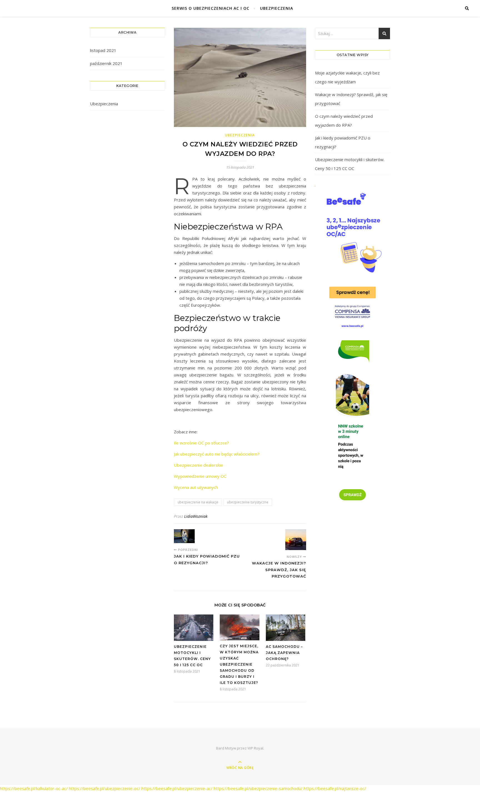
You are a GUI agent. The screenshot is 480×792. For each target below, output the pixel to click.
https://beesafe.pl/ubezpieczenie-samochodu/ (258, 788)
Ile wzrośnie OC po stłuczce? (201, 443)
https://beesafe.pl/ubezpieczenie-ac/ (176, 788)
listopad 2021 (103, 50)
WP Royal (255, 748)
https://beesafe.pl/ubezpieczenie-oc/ (104, 788)
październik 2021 (106, 63)
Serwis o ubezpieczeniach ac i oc (210, 8)
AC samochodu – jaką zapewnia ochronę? (284, 652)
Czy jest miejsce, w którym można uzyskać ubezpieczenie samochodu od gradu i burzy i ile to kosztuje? (239, 664)
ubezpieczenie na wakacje (198, 502)
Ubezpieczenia (276, 8)
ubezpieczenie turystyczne (247, 502)
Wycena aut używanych (196, 487)
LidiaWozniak (196, 516)
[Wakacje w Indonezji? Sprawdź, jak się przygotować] (295, 539)
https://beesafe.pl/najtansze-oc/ (335, 788)
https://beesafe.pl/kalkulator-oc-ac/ (34, 788)
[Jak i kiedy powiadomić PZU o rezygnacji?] (184, 536)
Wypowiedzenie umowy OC (200, 476)
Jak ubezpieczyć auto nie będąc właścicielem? (216, 454)
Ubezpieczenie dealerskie (198, 465)
